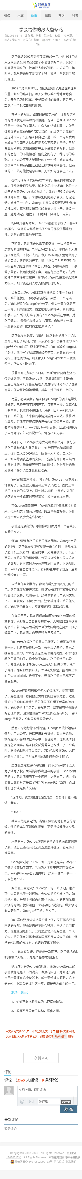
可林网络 (70, 1157)
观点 (7, 15)
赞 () (43, 1057)
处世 (57, 35)
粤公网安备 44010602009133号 (33, 1161)
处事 (34, 15)
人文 (20, 15)
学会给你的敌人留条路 (41, 29)
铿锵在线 (41, 5)
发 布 (68, 1109)
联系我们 (71, 1161)
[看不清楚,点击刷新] (66, 1102)
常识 (61, 15)
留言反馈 (59, 1161)
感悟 (48, 15)
